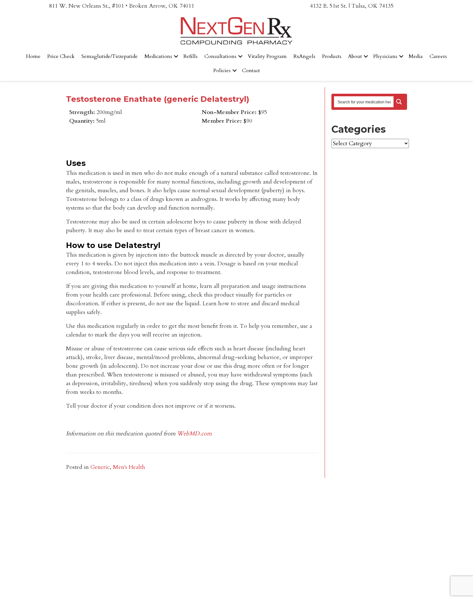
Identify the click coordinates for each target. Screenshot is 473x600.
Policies (222, 70)
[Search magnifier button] (399, 101)
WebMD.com (194, 434)
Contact (251, 70)
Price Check (61, 56)
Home (33, 56)
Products (331, 56)
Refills (190, 56)
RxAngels (304, 56)
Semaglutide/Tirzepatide (109, 56)
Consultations (220, 56)
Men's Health (129, 467)
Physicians (385, 56)
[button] (176, 56)
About (355, 56)
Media (416, 56)
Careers (438, 56)
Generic (100, 467)
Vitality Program (267, 56)
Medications (158, 56)
